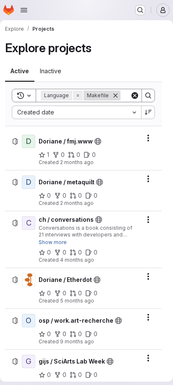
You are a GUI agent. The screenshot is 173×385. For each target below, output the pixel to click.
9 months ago (77, 341)
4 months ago (77, 260)
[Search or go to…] (140, 10)
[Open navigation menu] (24, 10)
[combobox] (76, 112)
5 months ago (77, 300)
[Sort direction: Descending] (148, 112)
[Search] (148, 95)
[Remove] (115, 95)
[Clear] (135, 95)
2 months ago (77, 162)
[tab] (19, 71)
